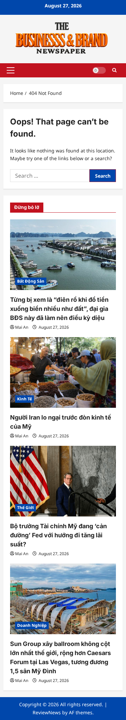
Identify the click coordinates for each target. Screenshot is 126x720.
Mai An (21, 327)
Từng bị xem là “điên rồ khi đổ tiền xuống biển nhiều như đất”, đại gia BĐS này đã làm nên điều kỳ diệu (59, 308)
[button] (10, 70)
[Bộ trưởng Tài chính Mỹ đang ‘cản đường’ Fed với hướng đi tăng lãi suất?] (63, 481)
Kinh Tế (24, 399)
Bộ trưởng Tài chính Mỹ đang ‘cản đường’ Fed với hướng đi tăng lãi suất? (58, 535)
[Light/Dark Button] (99, 70)
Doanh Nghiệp (32, 625)
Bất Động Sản (30, 281)
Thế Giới (25, 507)
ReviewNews (47, 712)
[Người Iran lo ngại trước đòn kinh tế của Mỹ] (63, 372)
